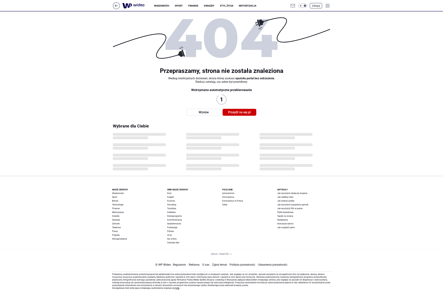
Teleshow (116, 227)
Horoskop (171, 204)
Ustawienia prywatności (272, 264)
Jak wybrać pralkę (285, 201)
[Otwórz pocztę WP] (293, 5)
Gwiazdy (209, 5)
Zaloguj (316, 5)
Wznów (204, 112)
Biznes (115, 201)
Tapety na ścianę (285, 216)
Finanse (193, 5)
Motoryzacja (247, 5)
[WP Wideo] (138, 5)
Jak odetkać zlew (285, 197)
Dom (169, 193)
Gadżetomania (174, 223)
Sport (179, 5)
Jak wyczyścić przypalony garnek (292, 204)
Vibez (224, 204)
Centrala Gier (173, 242)
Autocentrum (228, 193)
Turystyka (171, 208)
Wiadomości (161, 5)
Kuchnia (171, 201)
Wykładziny (282, 220)
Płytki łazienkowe (285, 212)
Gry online (172, 239)
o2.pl (169, 235)
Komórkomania (174, 220)
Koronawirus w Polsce (232, 201)
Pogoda (116, 235)
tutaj (177, 288)
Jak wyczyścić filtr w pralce (289, 208)
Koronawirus (228, 197)
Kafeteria (171, 212)
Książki (170, 197)
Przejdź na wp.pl (239, 112)
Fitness (170, 231)
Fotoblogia (172, 227)
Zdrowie (116, 223)
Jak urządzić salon (286, 227)
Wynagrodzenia (119, 239)
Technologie (117, 204)
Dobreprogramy (174, 216)
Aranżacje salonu (285, 223)
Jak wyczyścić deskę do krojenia (292, 193)
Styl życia (226, 5)
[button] (302, 6)
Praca (115, 231)
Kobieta (115, 216)
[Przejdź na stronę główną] (116, 8)
